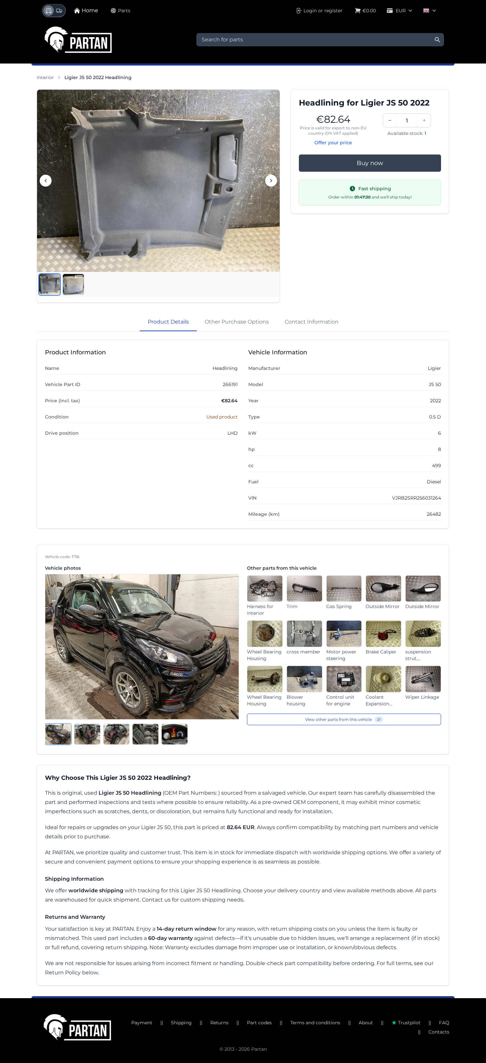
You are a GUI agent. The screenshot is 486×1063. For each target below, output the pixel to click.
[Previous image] (46, 181)
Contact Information (312, 322)
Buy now (370, 163)
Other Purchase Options (237, 322)
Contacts (438, 1032)
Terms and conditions (315, 1023)
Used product (222, 417)
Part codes (259, 1023)
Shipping (181, 1023)
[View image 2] (73, 284)
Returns (219, 1023)
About (366, 1023)
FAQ (444, 1023)
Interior (45, 77)
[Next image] (271, 181)
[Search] (437, 39)
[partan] (77, 1027)
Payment (141, 1023)
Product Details (168, 322)
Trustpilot (409, 1023)
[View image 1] (49, 284)
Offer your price (333, 143)
